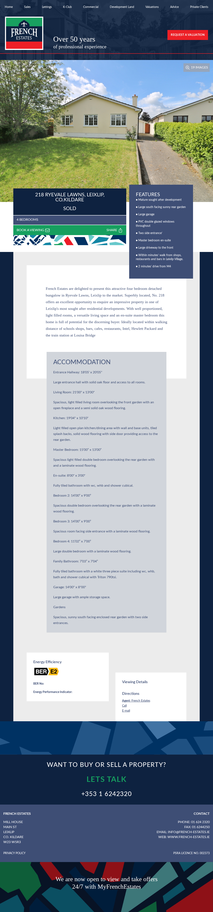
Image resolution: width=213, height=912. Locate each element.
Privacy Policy (14, 853)
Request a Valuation (188, 35)
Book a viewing (31, 230)
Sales (27, 7)
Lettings (47, 7)
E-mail (126, 710)
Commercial (90, 7)
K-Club (67, 7)
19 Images (199, 67)
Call (124, 705)
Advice (174, 7)
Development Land (122, 7)
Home (9, 7)
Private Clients (199, 7)
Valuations (152, 7)
